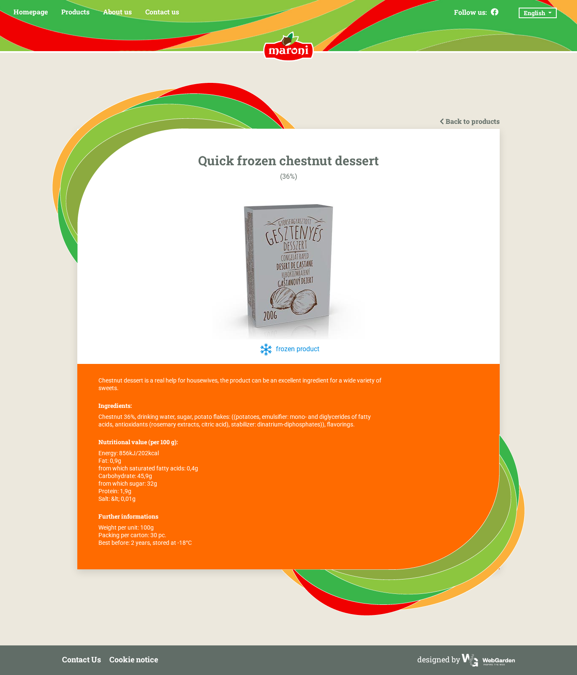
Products (75, 11)
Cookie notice (133, 659)
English (535, 13)
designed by (439, 659)
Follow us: (471, 12)
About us (117, 11)
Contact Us (81, 659)
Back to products (472, 121)
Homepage (31, 11)
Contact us (162, 11)
